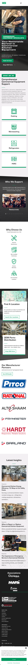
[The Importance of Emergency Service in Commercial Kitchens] (14, 550)
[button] (26, 648)
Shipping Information (6, 629)
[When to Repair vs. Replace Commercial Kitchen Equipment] (14, 517)
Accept (14, 659)
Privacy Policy (5, 633)
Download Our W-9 (6, 626)
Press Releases (5, 621)
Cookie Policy (9, 662)
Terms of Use (5, 628)
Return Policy (5, 631)
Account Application (6, 618)
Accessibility (4, 636)
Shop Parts (4, 615)
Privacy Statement (16, 662)
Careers (3, 616)
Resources (4, 484)
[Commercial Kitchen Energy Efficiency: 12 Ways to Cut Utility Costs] (14, 483)
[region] (14, 203)
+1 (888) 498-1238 (8, 643)
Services (3, 611)
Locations (4, 613)
